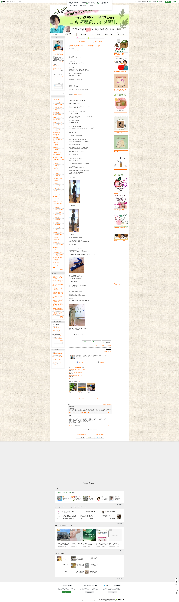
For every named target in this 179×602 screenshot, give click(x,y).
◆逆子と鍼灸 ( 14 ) (56, 149)
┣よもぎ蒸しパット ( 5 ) (57, 165)
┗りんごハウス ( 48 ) (57, 225)
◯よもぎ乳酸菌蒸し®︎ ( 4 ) (58, 110)
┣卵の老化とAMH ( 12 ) (57, 177)
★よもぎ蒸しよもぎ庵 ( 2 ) (58, 104)
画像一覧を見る (61, 317)
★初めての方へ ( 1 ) (56, 99)
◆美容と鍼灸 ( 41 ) (56, 144)
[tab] (64, 492)
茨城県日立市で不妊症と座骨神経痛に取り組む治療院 (58, 359)
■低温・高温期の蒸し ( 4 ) (58, 119)
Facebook (81, 362)
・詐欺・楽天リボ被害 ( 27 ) (58, 254)
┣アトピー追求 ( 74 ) (57, 188)
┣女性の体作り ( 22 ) (57, 175)
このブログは (56, 34)
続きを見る (62, 61)
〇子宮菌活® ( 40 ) (56, 112)
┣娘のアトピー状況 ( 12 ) (58, 190)
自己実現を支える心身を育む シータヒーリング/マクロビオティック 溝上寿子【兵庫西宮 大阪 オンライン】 (58, 330)
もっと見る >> (71, 378)
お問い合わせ (88, 600)
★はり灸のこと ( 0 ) (56, 129)
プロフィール (55, 54)
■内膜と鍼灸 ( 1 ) (56, 135)
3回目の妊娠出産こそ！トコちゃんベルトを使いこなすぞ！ (85, 45)
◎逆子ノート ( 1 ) (56, 150)
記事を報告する (108, 351)
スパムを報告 (81, 600)
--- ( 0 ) (54, 264)
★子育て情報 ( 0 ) (56, 229)
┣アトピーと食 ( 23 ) (57, 196)
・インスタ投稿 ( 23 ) (57, 255)
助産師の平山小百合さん (79, 94)
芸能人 (73, 492)
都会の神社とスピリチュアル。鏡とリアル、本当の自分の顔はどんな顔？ (58, 313)
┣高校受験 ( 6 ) (56, 239)
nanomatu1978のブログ (57, 338)
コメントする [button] (97, 342)
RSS (116, 283)
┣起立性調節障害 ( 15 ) (57, 234)
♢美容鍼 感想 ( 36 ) (56, 145)
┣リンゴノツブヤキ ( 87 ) (58, 205)
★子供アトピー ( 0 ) (56, 187)
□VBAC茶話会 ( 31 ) (56, 154)
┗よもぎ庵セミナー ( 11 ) (58, 109)
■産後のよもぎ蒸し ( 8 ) (57, 124)
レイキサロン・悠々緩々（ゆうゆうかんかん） (58, 335)
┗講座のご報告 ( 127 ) (57, 262)
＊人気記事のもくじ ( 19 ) (58, 100)
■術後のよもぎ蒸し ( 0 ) (57, 125)
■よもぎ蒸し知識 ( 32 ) (57, 114)
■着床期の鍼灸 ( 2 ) (56, 140)
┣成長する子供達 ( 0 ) (57, 217)
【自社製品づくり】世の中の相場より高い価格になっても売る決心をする (58, 296)
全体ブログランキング (56, 65)
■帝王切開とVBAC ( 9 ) (57, 152)
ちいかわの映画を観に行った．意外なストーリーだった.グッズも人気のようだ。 (58, 288)
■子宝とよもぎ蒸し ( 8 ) (57, 117)
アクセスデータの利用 (102, 600)
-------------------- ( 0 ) (56, 102)
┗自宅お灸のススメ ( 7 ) (57, 183)
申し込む (112, 592)
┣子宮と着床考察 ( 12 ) (57, 178)
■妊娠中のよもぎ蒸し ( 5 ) (58, 120)
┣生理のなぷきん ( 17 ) (57, 167)
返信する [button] (109, 412)
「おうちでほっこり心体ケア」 (58, 362)
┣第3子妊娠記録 (76, 50)
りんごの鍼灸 (95, 34)
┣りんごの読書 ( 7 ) (56, 222)
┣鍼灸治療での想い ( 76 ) (58, 207)
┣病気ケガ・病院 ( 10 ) (57, 232)
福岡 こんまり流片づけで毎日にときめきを (58, 356)
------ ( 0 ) (54, 249)
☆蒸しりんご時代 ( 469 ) (57, 257)
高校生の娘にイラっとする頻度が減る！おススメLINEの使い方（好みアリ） (58, 277)
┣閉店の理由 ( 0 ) (56, 259)
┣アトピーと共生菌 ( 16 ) (58, 194)
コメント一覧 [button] (108, 345)
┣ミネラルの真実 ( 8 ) (57, 170)
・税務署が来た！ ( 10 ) (57, 252)
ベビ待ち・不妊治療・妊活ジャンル (64, 492)
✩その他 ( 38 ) (55, 250)
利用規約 (94, 600)
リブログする (107, 342)
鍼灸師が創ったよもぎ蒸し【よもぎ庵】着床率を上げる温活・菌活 (58, 52)
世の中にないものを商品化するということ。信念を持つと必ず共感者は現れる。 (58, 300)
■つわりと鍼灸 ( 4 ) (56, 142)
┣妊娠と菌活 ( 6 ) (56, 180)
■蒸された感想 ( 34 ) (56, 127)
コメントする (90, 429)
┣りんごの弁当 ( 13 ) (57, 224)
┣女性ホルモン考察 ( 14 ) (58, 168)
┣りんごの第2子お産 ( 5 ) (58, 214)
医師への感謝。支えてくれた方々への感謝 (77, 369)
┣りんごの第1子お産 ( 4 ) (58, 212)
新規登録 (168, 1)
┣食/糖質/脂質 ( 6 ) (56, 173)
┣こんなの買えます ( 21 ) (58, 265)
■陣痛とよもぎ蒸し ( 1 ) (57, 122)
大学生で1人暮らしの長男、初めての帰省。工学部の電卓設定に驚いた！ (58, 284)
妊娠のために (108, 34)
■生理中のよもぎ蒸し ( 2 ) (58, 115)
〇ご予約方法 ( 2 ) (56, 130)
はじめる (66, 592)
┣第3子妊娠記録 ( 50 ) (57, 215)
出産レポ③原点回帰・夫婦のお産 (75, 375)
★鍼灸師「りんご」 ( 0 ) (57, 201)
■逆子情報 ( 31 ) (56, 147)
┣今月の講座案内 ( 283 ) (57, 260)
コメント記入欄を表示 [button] (107, 404)
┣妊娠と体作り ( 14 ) (57, 181)
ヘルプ (122, 600)
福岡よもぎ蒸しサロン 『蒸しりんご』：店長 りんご (79, 412)
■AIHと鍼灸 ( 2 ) (56, 137)
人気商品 (82, 34)
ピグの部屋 (61, 54)
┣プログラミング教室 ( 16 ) (58, 244)
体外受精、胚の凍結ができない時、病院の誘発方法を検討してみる (58, 309)
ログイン (175, 1)
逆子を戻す (121, 34)
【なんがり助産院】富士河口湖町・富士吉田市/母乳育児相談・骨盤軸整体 (58, 353)
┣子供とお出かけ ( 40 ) (57, 230)
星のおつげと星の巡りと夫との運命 (76, 372)
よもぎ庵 (69, 34)
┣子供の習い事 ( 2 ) (56, 242)
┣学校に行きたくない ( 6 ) (58, 235)
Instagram (102, 362)
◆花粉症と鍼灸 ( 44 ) (57, 132)
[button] (176, 587)
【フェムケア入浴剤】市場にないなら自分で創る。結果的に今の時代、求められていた (58, 292)
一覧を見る (62, 269)
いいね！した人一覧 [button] (100, 345)
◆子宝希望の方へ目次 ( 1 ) (58, 157)
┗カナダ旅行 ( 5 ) (56, 247)
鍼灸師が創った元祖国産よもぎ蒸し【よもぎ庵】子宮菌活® (89, 19)
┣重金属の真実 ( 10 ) (57, 172)
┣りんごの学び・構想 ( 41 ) (58, 209)
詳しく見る (89, 592)
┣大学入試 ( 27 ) (56, 240)
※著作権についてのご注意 (118, 284)
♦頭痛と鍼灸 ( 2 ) (56, 134)
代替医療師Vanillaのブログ (58, 364)
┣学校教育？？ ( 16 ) (57, 237)
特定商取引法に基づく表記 (114, 600)
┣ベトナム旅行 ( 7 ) (56, 245)
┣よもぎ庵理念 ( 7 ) (56, 105)
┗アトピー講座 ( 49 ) (57, 198)
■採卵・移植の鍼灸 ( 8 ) (57, 139)
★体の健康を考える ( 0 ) (57, 163)
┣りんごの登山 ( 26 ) (57, 219)
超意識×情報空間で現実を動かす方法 (58, 327)
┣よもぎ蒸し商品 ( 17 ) (57, 107)
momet (70, 425)
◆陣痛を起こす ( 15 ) (57, 155)
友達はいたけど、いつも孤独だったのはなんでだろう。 (58, 333)
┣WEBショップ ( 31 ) (57, 267)
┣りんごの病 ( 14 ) (56, 220)
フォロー (79, 358)
